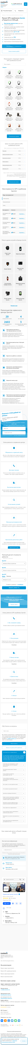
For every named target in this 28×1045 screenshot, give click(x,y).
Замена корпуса (5, 161)
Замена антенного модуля (7, 165)
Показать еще (14, 305)
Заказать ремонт (13, 587)
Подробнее (14, 644)
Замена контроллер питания (8, 154)
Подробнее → (22, 213)
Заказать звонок (14, 604)
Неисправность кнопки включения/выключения (6, 232)
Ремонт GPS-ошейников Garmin (8, 971)
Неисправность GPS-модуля (7, 214)
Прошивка (4, 150)
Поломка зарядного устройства (6, 223)
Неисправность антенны (6, 227)
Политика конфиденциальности (14, 1031)
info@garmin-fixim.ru (6, 994)
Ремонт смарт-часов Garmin (7, 968)
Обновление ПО (5, 168)
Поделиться (2, 1020)
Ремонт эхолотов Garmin (7, 976)
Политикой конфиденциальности (14, 853)
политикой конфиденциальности (19, 435)
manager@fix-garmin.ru (6, 998)
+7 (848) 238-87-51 (17, 3)
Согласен (24, 1041)
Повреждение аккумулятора (5, 218)
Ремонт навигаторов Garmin (7, 973)
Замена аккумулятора (7, 158)
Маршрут (8, 903)
